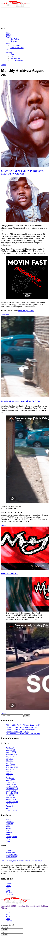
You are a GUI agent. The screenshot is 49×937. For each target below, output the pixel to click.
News (8, 43)
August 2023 (10, 756)
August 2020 (10, 806)
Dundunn (9, 824)
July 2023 (9, 759)
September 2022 (12, 767)
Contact (9, 52)
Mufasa (8, 828)
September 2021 (12, 793)
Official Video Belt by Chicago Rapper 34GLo (23, 725)
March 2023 (10, 765)
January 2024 (11, 752)
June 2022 (9, 774)
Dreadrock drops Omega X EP (17, 732)
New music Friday (17, 48)
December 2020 (12, 802)
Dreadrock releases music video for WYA (21, 401)
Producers (9, 832)
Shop (8, 50)
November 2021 (12, 789)
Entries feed (10, 852)
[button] (24, 28)
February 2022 (11, 782)
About (8, 35)
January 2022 (11, 784)
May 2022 (9, 776)
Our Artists (14, 39)
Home (8, 33)
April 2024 (10, 748)
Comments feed (11, 855)
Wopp (8, 841)
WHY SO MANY (9, 573)
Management (15, 58)
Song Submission (17, 61)
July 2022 (9, 771)
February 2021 (11, 799)
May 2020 (9, 808)
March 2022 (10, 780)
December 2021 (12, 787)
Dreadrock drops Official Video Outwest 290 (23, 734)
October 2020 (11, 804)
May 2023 (9, 763)
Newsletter (14, 41)
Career (12, 56)
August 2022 (10, 769)
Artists (8, 37)
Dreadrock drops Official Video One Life (21, 727)
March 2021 (10, 797)
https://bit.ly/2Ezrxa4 (26, 311)
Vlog (8, 839)
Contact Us (14, 54)
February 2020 (11, 810)
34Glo (8, 819)
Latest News (15, 45)
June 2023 (9, 761)
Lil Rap (8, 826)
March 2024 (10, 750)
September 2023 (12, 754)
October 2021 (11, 791)
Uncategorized (11, 837)
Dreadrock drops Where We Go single (20, 729)
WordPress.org (11, 857)
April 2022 (10, 778)
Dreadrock (10, 822)
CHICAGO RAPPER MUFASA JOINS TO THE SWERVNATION (22, 172)
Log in (8, 850)
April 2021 (10, 795)
